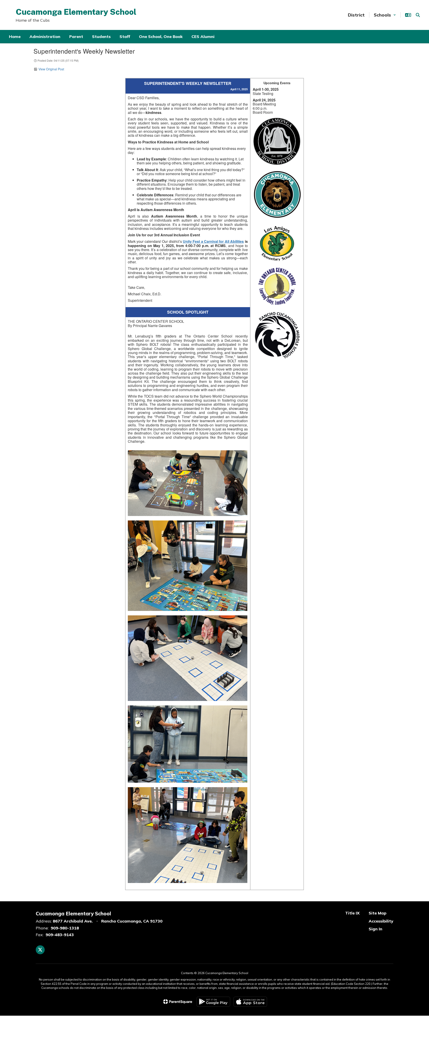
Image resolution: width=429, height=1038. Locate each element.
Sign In (375, 928)
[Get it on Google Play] (213, 1002)
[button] (385, 15)
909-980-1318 (65, 928)
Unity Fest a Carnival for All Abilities (213, 241)
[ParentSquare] (177, 1001)
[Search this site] (418, 15)
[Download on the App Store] (250, 1002)
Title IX (352, 913)
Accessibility (381, 921)
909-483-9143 (60, 934)
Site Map (377, 913)
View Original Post (51, 69)
